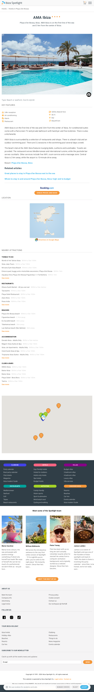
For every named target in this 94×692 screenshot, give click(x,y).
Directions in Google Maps (48, 240)
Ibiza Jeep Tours (16, 264)
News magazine (54, 641)
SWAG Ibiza (14, 367)
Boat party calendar (10, 472)
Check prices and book (47, 193)
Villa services (68, 481)
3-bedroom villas (70, 472)
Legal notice (6, 604)
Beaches (67, 493)
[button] (41, 435)
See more (5, 278)
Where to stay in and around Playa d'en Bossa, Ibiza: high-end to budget (37, 179)
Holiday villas (6, 635)
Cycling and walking (41, 502)
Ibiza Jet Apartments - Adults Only (22, 347)
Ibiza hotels (6, 632)
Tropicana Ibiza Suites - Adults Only (23, 354)
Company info (7, 598)
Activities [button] (45, 486)
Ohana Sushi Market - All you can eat (24, 287)
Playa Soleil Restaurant (18, 294)
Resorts (66, 490)
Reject (75, 687)
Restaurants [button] (15, 486)
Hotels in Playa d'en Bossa (19, 9)
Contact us (53, 601)
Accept (84, 687)
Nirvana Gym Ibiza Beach (19, 268)
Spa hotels (37, 478)
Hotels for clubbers (40, 472)
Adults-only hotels (40, 475)
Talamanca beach (13, 324)
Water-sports (38, 493)
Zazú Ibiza (13, 298)
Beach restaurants (10, 502)
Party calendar (8, 469)
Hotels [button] (45, 465)
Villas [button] (75, 465)
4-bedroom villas (70, 475)
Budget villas (68, 469)
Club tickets (7, 475)
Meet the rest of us (47, 579)
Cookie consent (54, 598)
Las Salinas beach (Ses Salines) (18, 328)
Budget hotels (38, 481)
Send (88, 662)
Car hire (66, 496)
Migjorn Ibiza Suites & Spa (19, 344)
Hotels (4, 9)
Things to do (53, 638)
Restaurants (53, 635)
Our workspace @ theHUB (58, 604)
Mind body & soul (40, 499)
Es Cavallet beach (13, 321)
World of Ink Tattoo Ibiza (19, 260)
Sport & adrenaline (40, 496)
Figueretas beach (13, 317)
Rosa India (13, 301)
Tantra (12, 381)
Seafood (6, 493)
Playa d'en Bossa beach (18, 314)
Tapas (5, 499)
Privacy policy (53, 595)
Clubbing (52, 632)
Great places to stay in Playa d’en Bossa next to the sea (30, 173)
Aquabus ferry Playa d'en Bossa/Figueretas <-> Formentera (29, 275)
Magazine (6, 478)
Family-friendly (39, 490)
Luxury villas (68, 478)
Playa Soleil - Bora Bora (18, 378)
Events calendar (69, 499)
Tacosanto (13, 291)
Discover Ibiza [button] (75, 486)
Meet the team (7, 595)
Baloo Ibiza (14, 370)
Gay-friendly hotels (40, 469)
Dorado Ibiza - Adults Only (20, 340)
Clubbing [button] (15, 465)
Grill (4, 496)
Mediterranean (8, 490)
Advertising (6, 601)
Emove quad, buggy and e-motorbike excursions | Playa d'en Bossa (32, 271)
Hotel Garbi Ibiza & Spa (18, 351)
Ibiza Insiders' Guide (10, 481)
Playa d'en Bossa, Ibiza (21, 163)
